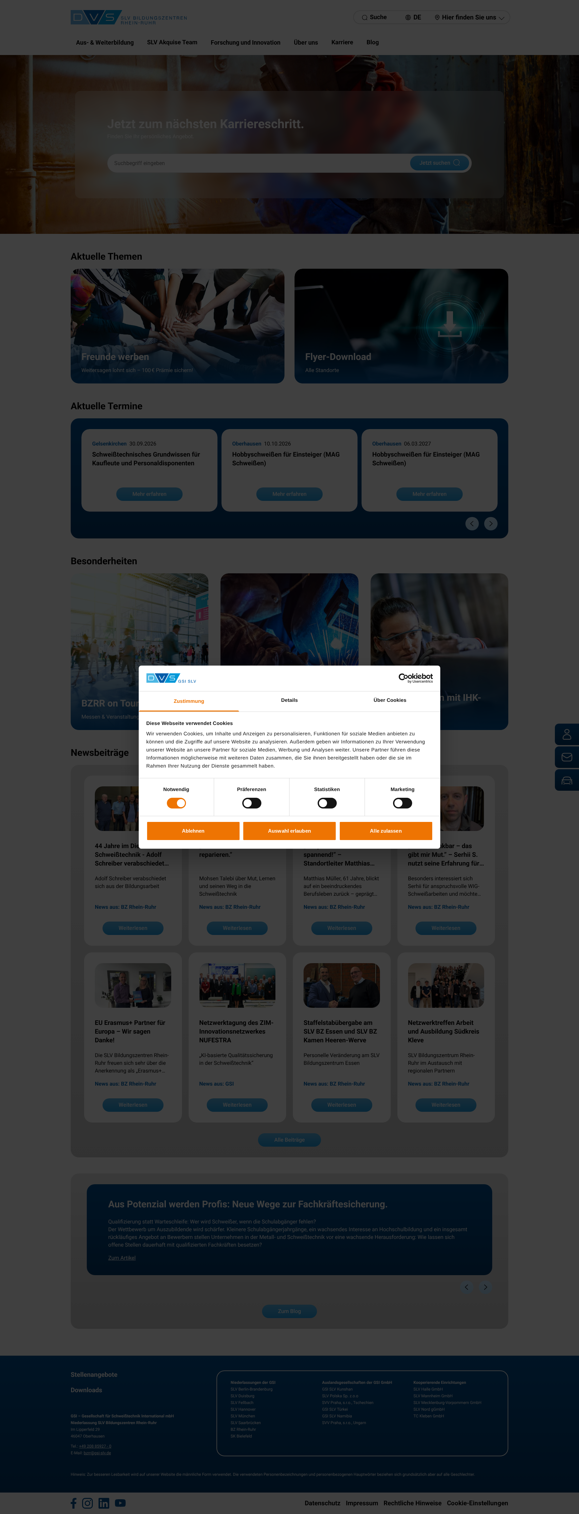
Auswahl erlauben (289, 831)
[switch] (251, 803)
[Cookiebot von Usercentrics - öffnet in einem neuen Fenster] (403, 678)
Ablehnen (193, 831)
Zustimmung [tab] (189, 701)
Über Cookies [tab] (390, 700)
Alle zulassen (385, 831)
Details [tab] (289, 700)
